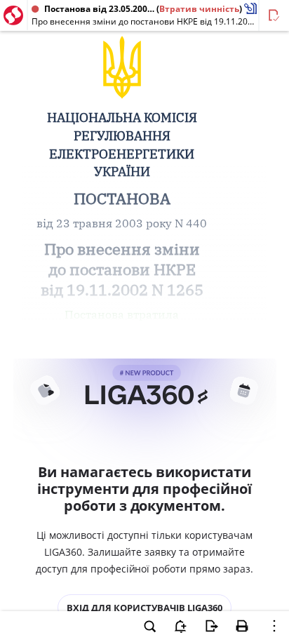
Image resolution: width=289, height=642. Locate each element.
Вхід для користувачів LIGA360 (144, 607)
